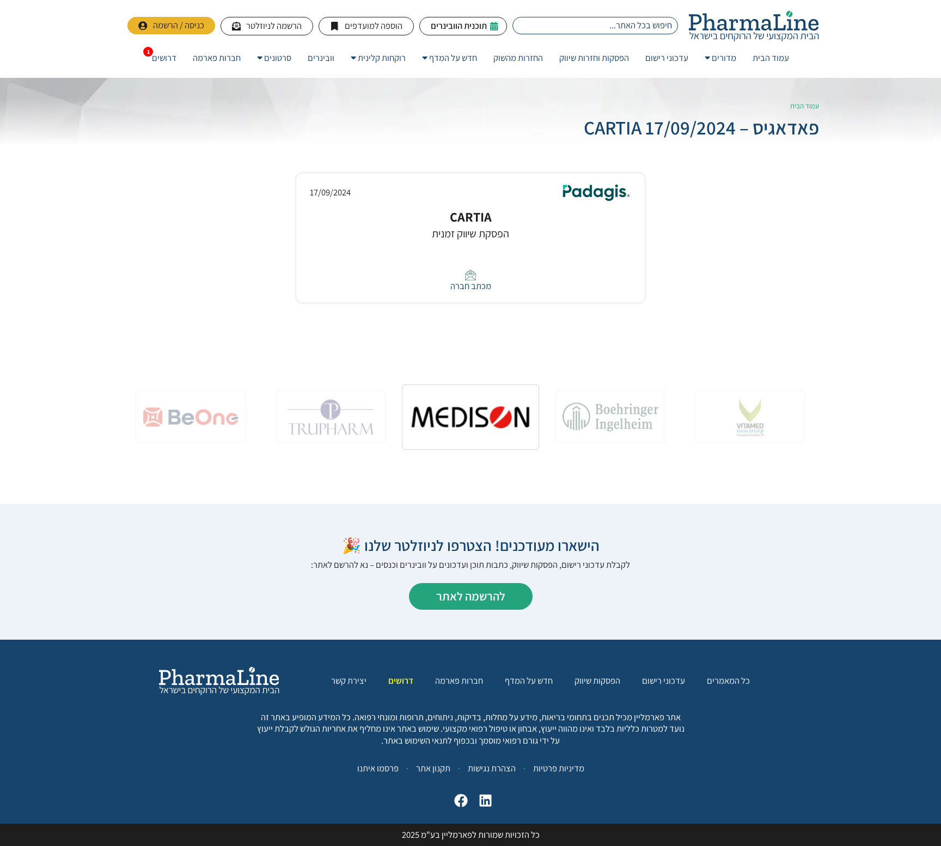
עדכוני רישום (663, 680)
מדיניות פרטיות (558, 768)
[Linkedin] (485, 800)
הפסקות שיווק (597, 680)
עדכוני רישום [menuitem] (666, 58)
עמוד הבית (804, 106)
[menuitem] (720, 58)
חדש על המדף (529, 680)
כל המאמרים (728, 680)
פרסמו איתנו (378, 768)
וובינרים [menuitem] (321, 58)
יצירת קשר (348, 680)
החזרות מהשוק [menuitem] (518, 58)
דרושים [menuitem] (164, 58)
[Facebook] (461, 800)
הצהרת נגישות (492, 768)
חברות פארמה (459, 680)
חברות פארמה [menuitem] (217, 58)
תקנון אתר (433, 768)
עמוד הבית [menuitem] (771, 58)
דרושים (400, 680)
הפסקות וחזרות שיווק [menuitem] (594, 58)
